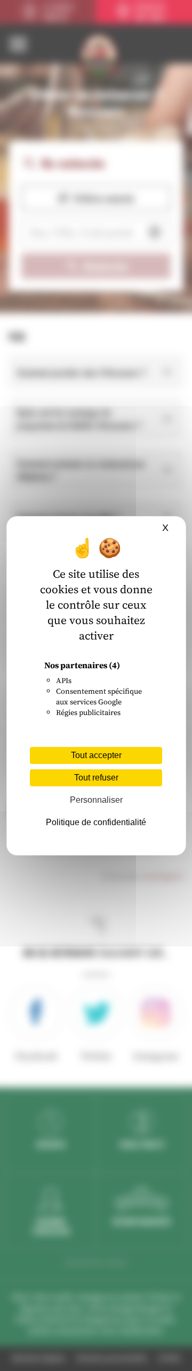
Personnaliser (96, 799)
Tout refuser (96, 777)
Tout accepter (96, 755)
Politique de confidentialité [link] (96, 822)
